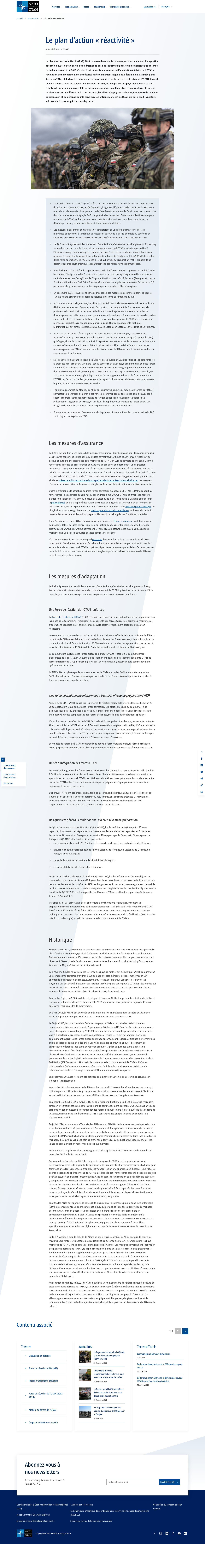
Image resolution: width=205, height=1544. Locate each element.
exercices (97, 539)
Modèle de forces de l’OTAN (42, 1409)
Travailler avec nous (119, 6)
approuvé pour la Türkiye (138, 506)
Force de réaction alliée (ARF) (43, 1368)
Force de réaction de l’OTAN (66, 617)
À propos (56, 6)
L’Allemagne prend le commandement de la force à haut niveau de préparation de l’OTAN (109, 1374)
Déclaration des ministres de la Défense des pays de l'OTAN (160, 1366)
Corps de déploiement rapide (43, 1422)
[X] (202, 752)
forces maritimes (123, 521)
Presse (86, 6)
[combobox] (166, 6)
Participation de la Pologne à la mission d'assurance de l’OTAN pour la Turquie (109, 1411)
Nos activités (71, 6)
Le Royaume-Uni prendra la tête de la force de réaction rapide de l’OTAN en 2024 (109, 1355)
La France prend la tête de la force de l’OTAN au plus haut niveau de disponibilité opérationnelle (109, 1392)
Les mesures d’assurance (9, 766)
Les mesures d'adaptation (9, 776)
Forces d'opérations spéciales (43, 1380)
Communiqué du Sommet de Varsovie (153, 1353)
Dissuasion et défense (40, 1355)
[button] (166, 6)
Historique (8, 783)
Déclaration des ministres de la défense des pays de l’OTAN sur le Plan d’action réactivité (159, 1379)
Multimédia (99, 6)
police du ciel (58, 502)
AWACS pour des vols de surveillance (110, 510)
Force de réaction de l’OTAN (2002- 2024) (46, 1395)
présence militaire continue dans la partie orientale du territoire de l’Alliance (98, 480)
